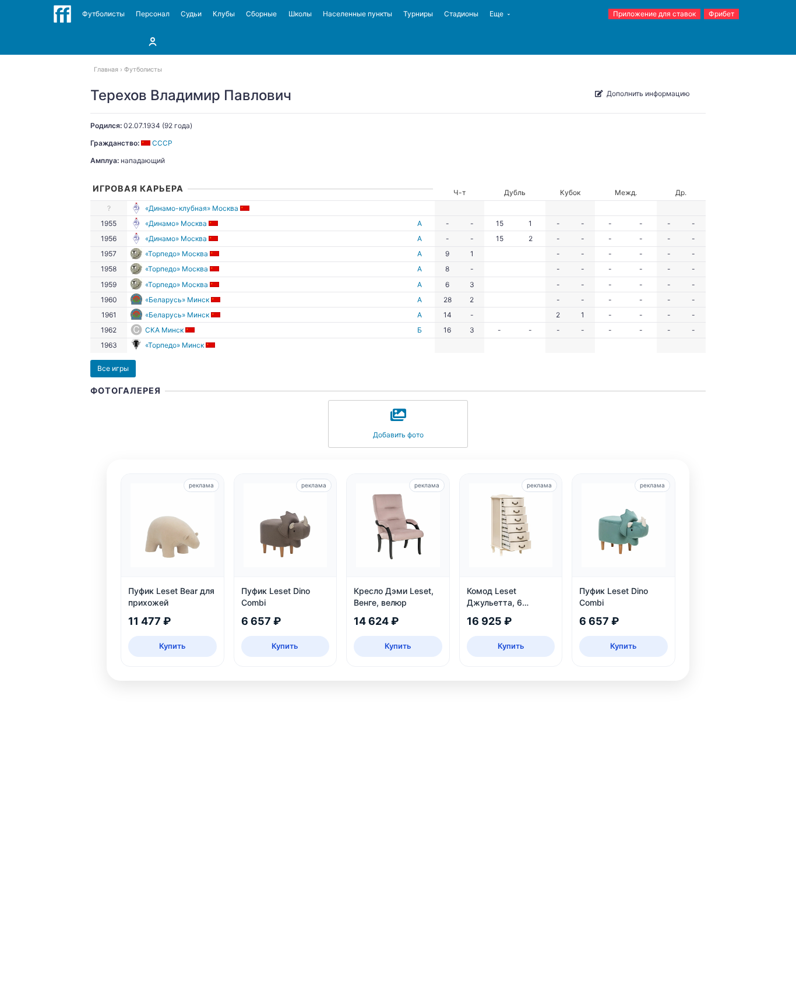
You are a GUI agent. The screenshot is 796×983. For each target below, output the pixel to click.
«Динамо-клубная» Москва (191, 208)
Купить (172, 645)
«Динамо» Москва (176, 223)
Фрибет (721, 13)
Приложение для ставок (654, 13)
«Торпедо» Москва (176, 253)
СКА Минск (164, 330)
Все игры (113, 368)
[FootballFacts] (62, 14)
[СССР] (245, 208)
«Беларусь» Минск (177, 299)
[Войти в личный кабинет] (153, 41)
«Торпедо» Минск (174, 345)
